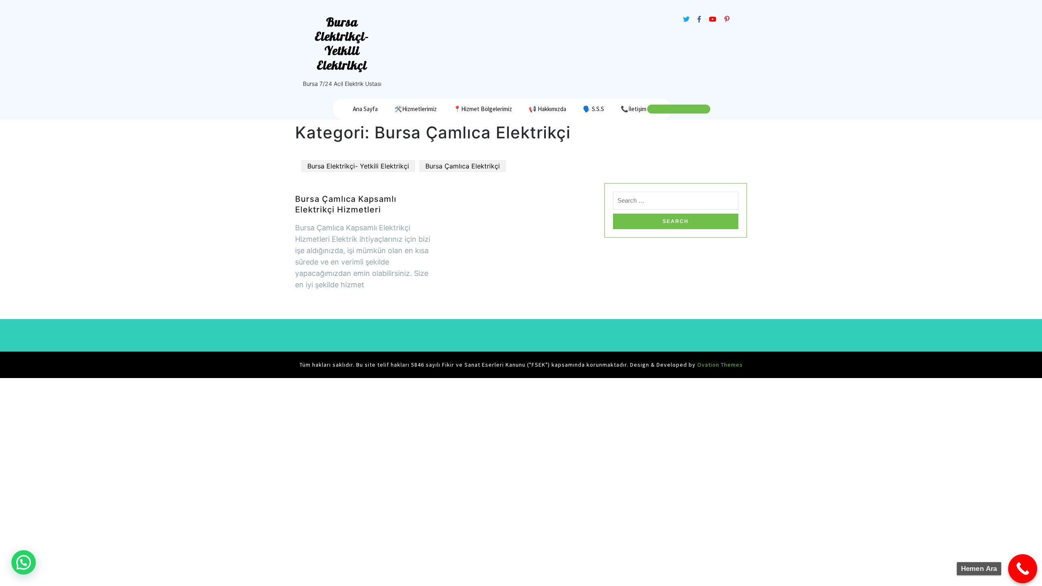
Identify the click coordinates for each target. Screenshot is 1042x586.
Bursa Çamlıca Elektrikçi (462, 166)
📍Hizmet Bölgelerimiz (482, 109)
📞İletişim (633, 109)
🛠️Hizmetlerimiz (415, 109)
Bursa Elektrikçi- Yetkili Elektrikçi (342, 43)
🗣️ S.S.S (593, 109)
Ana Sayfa (365, 109)
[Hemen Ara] (1023, 569)
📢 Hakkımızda (547, 109)
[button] (23, 562)
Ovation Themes (719, 364)
